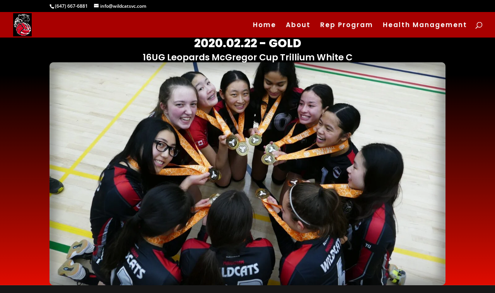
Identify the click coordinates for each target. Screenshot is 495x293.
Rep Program (346, 25)
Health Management (425, 25)
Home (264, 25)
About (298, 25)
